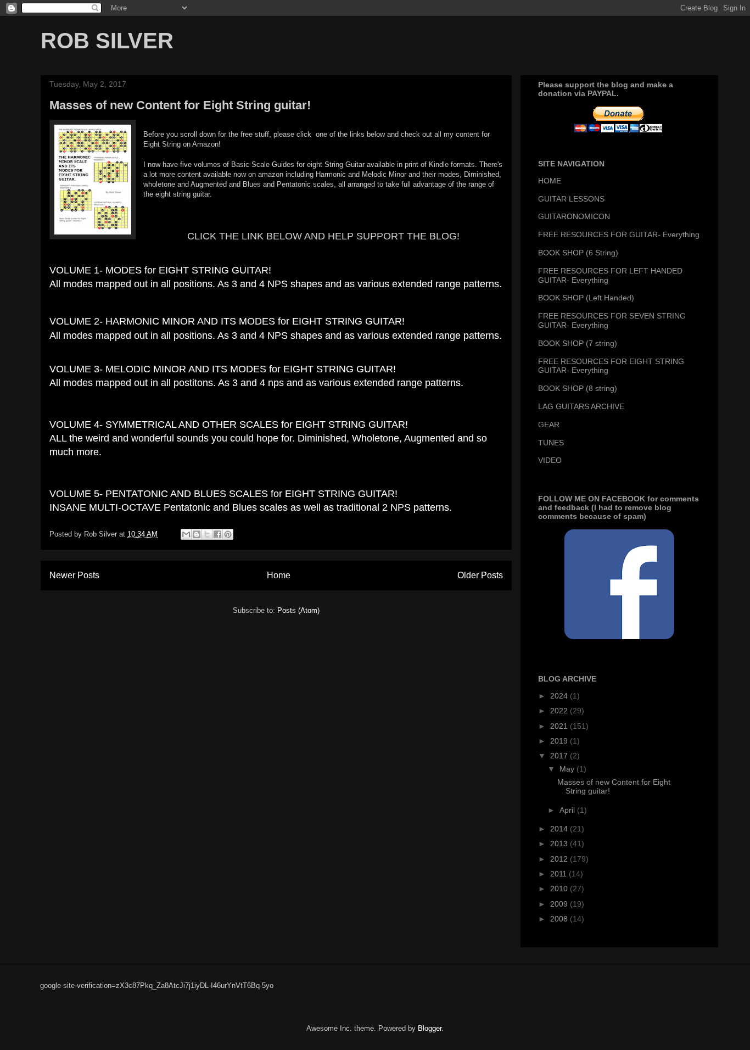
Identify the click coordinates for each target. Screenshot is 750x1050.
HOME (549, 180)
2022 (560, 710)
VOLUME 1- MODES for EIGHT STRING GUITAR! (160, 270)
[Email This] (186, 534)
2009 (560, 904)
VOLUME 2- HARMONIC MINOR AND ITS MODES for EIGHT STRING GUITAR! (227, 321)
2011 (559, 873)
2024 (560, 695)
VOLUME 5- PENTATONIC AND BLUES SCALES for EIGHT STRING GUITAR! (223, 493)
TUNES (551, 442)
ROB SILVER (107, 41)
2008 (560, 918)
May (568, 768)
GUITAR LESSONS (571, 198)
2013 (560, 843)
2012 (560, 858)
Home (278, 575)
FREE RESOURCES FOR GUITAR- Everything (618, 234)
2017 (560, 755)
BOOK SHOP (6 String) (578, 252)
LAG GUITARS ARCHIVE (581, 406)
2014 (560, 828)
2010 (560, 888)
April (568, 810)
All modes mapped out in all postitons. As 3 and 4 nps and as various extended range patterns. (256, 382)
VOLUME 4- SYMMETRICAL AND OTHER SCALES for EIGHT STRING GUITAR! (228, 424)
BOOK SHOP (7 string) (577, 343)
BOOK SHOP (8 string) (577, 388)
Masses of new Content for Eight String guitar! (180, 105)
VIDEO (550, 460)
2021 (560, 726)
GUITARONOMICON (574, 216)
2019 (560, 740)
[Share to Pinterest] (227, 534)
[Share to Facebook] (217, 534)
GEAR (548, 424)
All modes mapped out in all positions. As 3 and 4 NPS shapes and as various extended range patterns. (275, 283)
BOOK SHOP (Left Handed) (586, 297)
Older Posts (480, 575)
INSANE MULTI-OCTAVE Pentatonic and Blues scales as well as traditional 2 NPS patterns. (250, 507)
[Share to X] (207, 534)
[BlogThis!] (196, 534)
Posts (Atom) (298, 610)
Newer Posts (74, 575)
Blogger (429, 1028)
